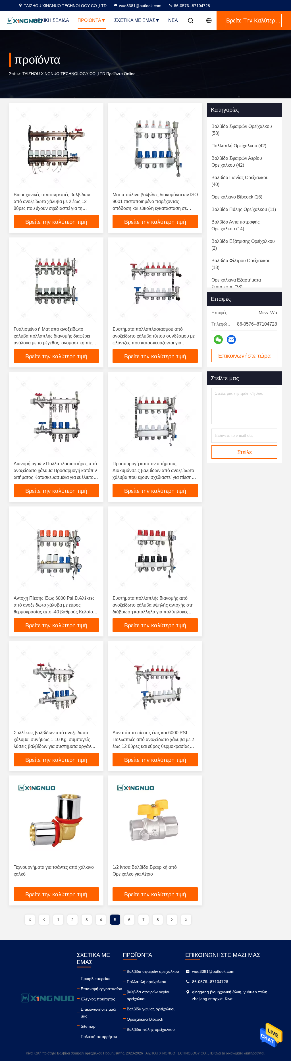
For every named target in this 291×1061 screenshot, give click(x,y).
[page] (30, 920)
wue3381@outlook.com (140, 5)
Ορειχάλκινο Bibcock (145, 1019)
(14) (235, 225)
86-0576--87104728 (191, 5)
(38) (236, 283)
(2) (243, 245)
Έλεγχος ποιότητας (98, 999)
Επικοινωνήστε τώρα (244, 356)
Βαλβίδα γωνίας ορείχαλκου (151, 1009)
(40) (240, 181)
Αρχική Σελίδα (51, 20)
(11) (243, 209)
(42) (238, 145)
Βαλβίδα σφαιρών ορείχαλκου (153, 971)
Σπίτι (13, 73)
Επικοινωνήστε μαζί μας (98, 1012)
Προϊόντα (89, 20)
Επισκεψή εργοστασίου (101, 988)
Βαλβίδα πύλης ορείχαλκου (151, 1029)
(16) (236, 197)
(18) (241, 264)
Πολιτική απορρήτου (99, 1036)
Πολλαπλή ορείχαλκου (146, 981)
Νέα (173, 20)
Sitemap (88, 1026)
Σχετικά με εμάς (134, 20)
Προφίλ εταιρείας (95, 978)
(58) (241, 130)
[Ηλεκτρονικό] (231, 339)
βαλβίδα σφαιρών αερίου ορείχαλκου (149, 995)
